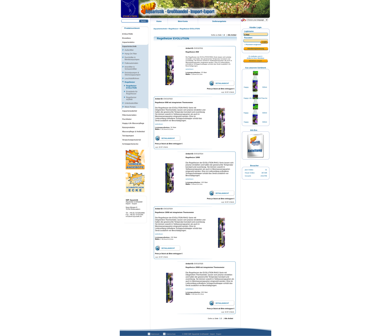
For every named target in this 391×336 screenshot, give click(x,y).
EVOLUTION (127, 34)
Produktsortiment (132, 28)
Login (264, 42)
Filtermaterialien (129, 115)
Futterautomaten (131, 63)
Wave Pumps (130, 107)
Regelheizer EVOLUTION (190, 29)
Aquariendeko (128, 42)
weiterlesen (190, 69)
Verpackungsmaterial (131, 140)
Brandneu (126, 38)
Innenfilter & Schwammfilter (131, 68)
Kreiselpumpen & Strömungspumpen (133, 74)
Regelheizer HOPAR (131, 98)
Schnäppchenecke (130, 144)
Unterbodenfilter (131, 103)
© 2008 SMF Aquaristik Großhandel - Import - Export (201, 334)
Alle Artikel (232, 35)
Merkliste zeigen (255, 61)
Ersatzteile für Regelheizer (131, 93)
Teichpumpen (128, 136)
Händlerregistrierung (255, 48)
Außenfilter (129, 50)
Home (159, 21)
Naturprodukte (128, 127)
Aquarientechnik (160, 29)
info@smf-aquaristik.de (134, 216)
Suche (143, 21)
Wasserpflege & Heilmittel (133, 132)
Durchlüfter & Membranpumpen (132, 58)
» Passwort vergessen (252, 44)
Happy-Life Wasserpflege (133, 123)
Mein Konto (183, 21)
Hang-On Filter (131, 54)
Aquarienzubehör (129, 111)
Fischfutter (127, 119)
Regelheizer (173, 29)
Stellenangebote (219, 21)
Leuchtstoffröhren (132, 78)
